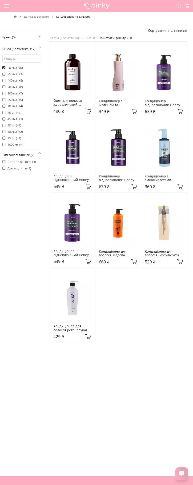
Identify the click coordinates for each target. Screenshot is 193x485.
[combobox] (180, 30)
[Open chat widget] (181, 473)
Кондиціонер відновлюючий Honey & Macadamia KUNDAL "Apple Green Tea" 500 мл (71, 178)
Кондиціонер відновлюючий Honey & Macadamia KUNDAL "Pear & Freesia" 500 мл (72, 253)
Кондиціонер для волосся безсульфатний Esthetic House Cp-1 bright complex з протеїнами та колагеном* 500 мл (164, 254)
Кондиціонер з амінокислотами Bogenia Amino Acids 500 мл (162, 178)
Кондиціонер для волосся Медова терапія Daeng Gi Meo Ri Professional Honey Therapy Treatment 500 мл (118, 254)
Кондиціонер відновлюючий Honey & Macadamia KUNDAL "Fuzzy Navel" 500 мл (163, 103)
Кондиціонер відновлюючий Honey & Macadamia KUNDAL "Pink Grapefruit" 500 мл (117, 178)
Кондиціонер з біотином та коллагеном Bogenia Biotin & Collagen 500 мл (116, 103)
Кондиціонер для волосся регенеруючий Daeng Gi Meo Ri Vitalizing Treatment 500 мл (72, 328)
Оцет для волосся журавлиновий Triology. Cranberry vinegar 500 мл (69, 103)
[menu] (7, 5)
